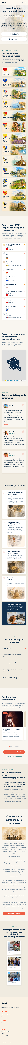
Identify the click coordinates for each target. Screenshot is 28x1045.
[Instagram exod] (7, 990)
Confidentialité (5, 1036)
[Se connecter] (22, 2)
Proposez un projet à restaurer (14, 756)
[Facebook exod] (16, 990)
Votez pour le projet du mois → (14, 752)
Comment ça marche (6, 1014)
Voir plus (6, 424)
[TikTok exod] (11, 990)
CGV (2, 1033)
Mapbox (11, 380)
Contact (3, 1025)
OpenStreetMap (17, 380)
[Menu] (25, 2)
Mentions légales (5, 1031)
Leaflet (7, 380)
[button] (14, 362)
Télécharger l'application (14, 913)
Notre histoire (4, 1023)
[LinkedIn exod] (21, 990)
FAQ (2, 1016)
